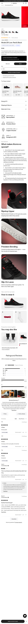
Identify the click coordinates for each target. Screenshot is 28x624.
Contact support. (18, 522)
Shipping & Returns (6, 105)
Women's (8, 63)
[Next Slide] (26, 394)
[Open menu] (26, 621)
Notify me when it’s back (14, 72)
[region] (14, 394)
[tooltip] (18, 400)
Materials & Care (5, 109)
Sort (16, 418)
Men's (20, 63)
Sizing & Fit (4, 101)
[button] (14, 368)
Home (2, 5)
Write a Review (15, 37)
